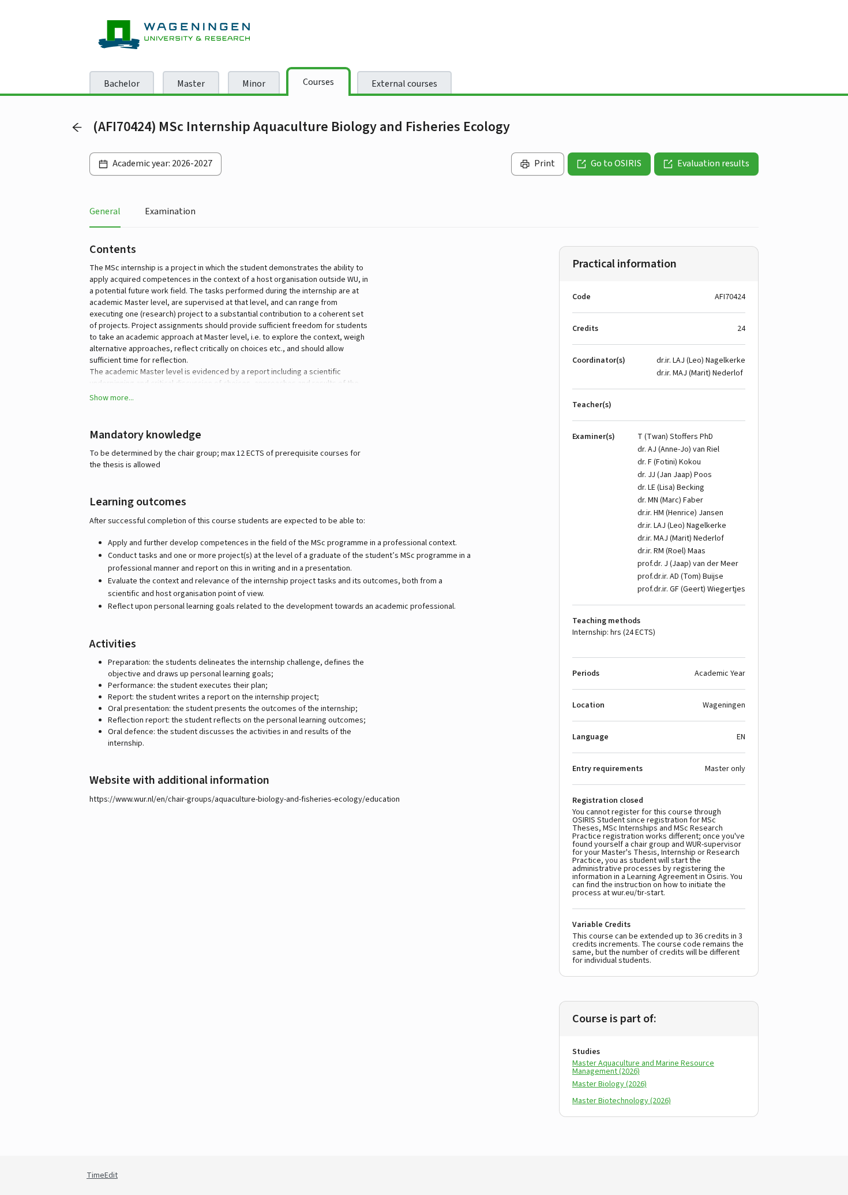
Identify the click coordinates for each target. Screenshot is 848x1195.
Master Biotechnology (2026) (621, 1101)
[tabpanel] (424, 689)
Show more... (111, 398)
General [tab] (105, 211)
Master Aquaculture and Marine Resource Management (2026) (643, 1067)
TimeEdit (102, 1175)
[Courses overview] (76, 127)
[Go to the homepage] (184, 34)
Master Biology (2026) (609, 1084)
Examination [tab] (170, 211)
